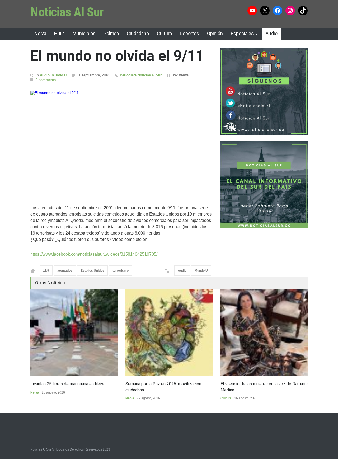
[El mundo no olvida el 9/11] (121, 141)
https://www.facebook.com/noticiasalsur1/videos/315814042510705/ (93, 254)
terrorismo (120, 271)
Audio (272, 33)
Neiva (40, 33)
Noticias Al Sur (67, 12)
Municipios (84, 33)
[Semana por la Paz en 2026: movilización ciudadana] (169, 332)
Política (111, 33)
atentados (64, 271)
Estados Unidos (92, 271)
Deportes (189, 33)
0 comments (46, 80)
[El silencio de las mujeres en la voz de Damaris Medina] (264, 332)
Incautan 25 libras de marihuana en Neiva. (68, 383)
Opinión (215, 33)
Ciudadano (138, 33)
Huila (59, 33)
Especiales (242, 33)
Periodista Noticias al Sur (141, 75)
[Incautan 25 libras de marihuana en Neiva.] (74, 332)
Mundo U (59, 75)
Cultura (164, 33)
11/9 (46, 271)
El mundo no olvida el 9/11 (117, 55)
